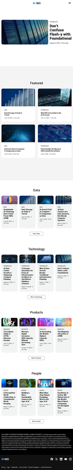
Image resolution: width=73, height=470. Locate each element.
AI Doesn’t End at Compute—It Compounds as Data (14, 150)
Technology (54, 22)
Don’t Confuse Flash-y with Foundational (61, 32)
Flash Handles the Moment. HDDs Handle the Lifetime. (51, 150)
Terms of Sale (23, 467)
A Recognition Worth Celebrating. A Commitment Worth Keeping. (9, 398)
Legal (8, 467)
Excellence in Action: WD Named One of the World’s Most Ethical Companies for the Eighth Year (63, 400)
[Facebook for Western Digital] (52, 459)
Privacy (3, 467)
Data (5, 110)
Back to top (65, 468)
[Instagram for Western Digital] (70, 459)
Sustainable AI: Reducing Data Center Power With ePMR (9, 213)
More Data (36, 234)
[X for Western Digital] (56, 459)
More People (36, 421)
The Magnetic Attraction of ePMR (63, 334)
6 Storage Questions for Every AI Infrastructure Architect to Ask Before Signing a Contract (27, 276)
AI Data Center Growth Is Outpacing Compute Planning (8, 273)
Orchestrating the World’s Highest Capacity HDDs (45, 336)
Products (7, 329)
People (6, 390)
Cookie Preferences (46, 467)
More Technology (36, 297)
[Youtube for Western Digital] (65, 459)
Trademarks (14, 467)
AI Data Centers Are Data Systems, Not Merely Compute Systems (63, 214)
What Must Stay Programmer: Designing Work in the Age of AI (45, 397)
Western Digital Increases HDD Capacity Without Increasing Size (27, 338)
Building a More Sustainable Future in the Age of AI (27, 397)
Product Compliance (33, 467)
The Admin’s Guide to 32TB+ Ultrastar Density (8, 336)
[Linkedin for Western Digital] (61, 459)
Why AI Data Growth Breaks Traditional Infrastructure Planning (45, 273)
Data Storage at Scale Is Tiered (27, 211)
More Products (36, 358)
